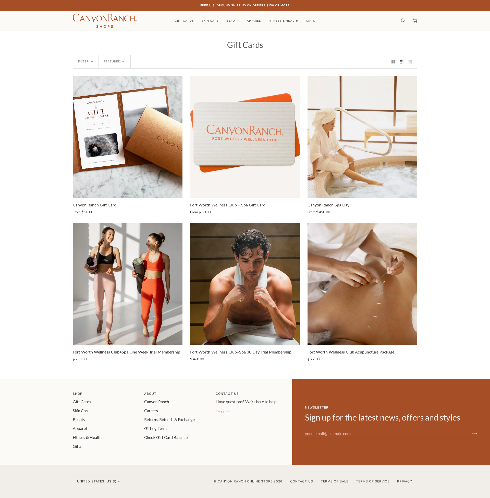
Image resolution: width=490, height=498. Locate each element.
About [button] (150, 394)
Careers (151, 410)
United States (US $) (96, 481)
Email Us (222, 412)
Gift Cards (82, 401)
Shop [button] (77, 394)
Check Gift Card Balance (166, 437)
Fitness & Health (87, 437)
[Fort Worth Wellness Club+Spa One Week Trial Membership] (127, 284)
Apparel (80, 428)
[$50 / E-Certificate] (127, 137)
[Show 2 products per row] (393, 61)
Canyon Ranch (156, 401)
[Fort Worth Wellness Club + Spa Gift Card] (245, 137)
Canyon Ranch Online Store (245, 481)
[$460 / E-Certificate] (245, 284)
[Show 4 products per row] (411, 61)
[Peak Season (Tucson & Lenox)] (362, 137)
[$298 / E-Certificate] (127, 284)
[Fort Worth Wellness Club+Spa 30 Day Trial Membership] (245, 284)
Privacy (404, 481)
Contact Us (301, 481)
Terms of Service (372, 481)
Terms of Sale (334, 481)
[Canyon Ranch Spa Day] (362, 137)
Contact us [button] (227, 394)
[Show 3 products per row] (401, 61)
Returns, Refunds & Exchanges (170, 419)
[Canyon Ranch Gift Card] (127, 137)
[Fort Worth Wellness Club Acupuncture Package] (362, 284)
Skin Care (81, 410)
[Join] (470, 433)
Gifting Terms (156, 428)
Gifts (77, 446)
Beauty (79, 419)
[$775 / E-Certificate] (362, 284)
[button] (210, 21)
